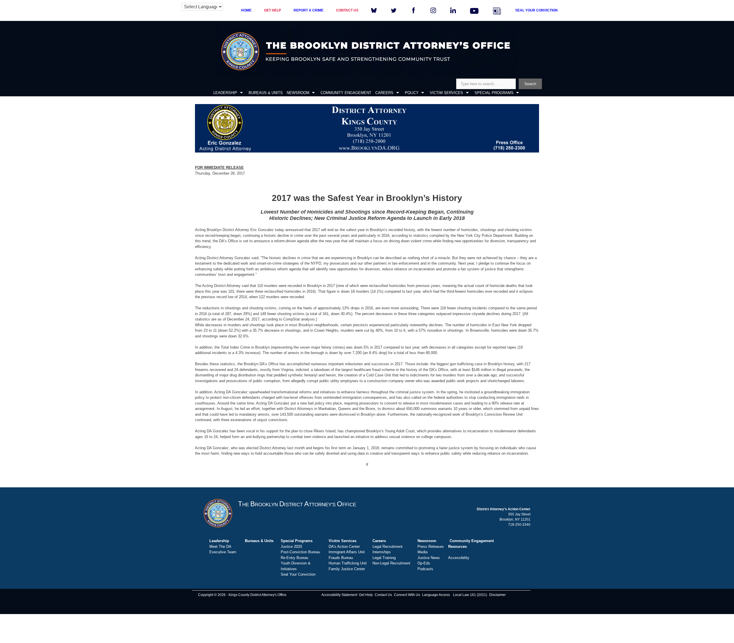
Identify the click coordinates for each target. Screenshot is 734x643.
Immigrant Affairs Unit (347, 552)
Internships (381, 552)
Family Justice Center (347, 569)
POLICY (412, 93)
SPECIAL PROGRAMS (494, 93)
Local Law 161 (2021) (470, 595)
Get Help (366, 595)
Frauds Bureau (341, 558)
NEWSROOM (298, 93)
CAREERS (384, 93)
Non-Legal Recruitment (391, 563)
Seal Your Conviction (298, 574)
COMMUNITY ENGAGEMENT (346, 93)
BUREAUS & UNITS (266, 93)
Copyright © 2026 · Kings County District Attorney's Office (242, 595)
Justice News (428, 558)
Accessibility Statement (339, 595)
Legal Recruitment (387, 546)
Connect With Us (407, 595)
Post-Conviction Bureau (300, 552)
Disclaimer (497, 595)
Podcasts (425, 569)
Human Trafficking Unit (348, 563)
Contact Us (383, 595)
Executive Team (222, 552)
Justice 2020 (291, 546)
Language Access (436, 595)
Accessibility (458, 558)
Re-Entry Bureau (294, 558)
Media (422, 552)
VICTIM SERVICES (446, 93)
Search (530, 84)
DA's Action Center (344, 546)
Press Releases (430, 546)
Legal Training (384, 558)
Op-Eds (423, 563)
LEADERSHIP (225, 93)
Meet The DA (220, 546)
